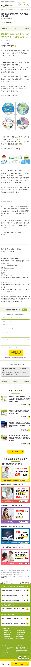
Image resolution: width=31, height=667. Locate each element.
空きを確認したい (6, 343)
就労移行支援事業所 (12, 9)
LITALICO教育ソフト (21, 636)
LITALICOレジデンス (7, 640)
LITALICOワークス (20, 630)
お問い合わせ (5, 650)
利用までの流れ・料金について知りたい (11, 317)
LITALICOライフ (6, 636)
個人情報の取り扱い (6, 652)
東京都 (18, 9)
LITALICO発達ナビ (6, 634)
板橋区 (22, 9)
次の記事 (26, 28)
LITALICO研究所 (20, 638)
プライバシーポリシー (21, 647)
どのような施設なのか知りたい (9, 328)
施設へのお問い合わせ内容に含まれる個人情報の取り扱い (22, 650)
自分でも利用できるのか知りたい (10, 332)
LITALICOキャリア (20, 634)
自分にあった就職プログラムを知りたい (11, 347)
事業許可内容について (7, 654)
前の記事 (4, 28)
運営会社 (4, 656)
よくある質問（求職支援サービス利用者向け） (8, 648)
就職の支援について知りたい (9, 325)
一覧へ (15, 28)
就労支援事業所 (12, 571)
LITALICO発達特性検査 (7, 638)
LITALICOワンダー (20, 632)
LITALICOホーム (6, 630)
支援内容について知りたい (8, 321)
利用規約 (4, 645)
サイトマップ (19, 645)
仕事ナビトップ (4, 9)
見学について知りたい (7, 336)
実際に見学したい (6, 339)
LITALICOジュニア (6, 632)
